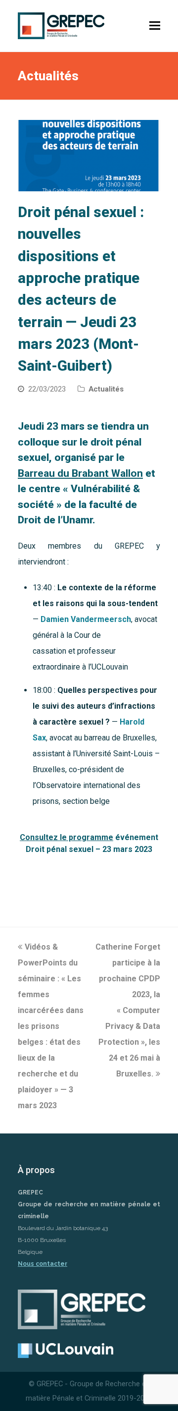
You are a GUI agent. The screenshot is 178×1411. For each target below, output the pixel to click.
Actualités (106, 389)
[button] (154, 25)
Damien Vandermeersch (86, 619)
